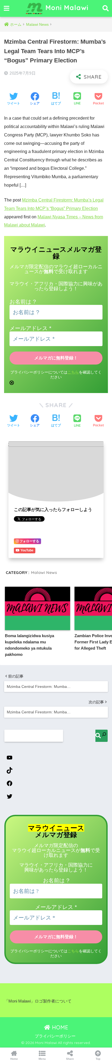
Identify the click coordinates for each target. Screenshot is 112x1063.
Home (14, 1058)
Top (98, 1058)
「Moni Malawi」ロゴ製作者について (37, 1001)
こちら (73, 372)
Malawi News (44, 572)
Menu (42, 1058)
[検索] (101, 736)
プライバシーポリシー (55, 1036)
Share (70, 1058)
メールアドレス (30, 328)
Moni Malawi (65, 7)
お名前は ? (23, 302)
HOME (59, 1027)
